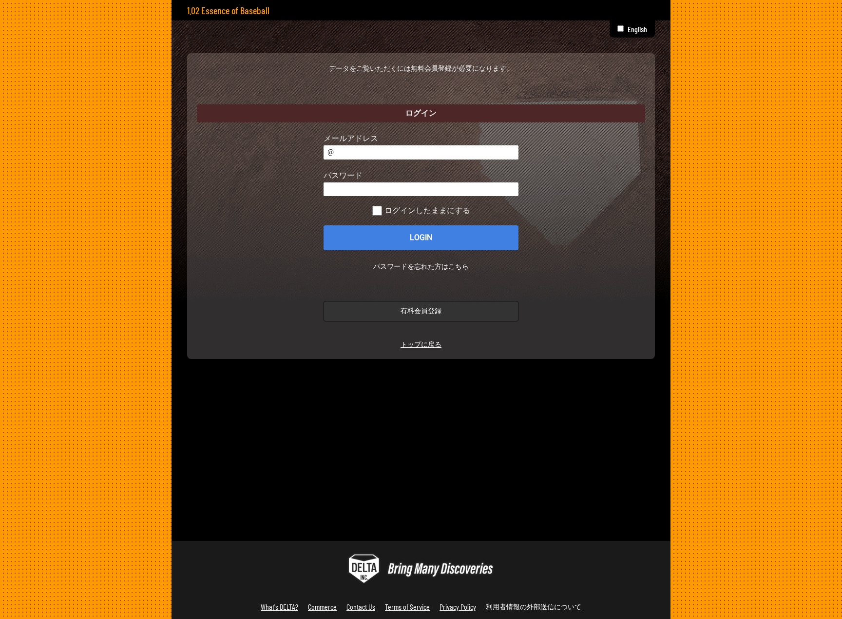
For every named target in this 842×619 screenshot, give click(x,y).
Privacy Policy (458, 606)
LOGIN (421, 237)
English (637, 29)
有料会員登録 (421, 311)
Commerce (322, 606)
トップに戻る (421, 344)
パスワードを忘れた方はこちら (421, 267)
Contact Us (360, 606)
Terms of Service (407, 606)
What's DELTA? (279, 606)
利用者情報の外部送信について (533, 606)
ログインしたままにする (427, 211)
